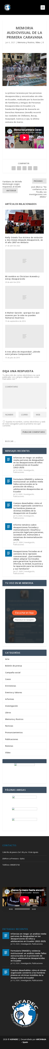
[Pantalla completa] (43, 909)
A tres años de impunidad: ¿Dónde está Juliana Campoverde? (22, 352)
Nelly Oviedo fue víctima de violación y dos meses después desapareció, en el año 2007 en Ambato (24, 240)
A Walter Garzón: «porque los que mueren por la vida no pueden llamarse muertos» (22, 315)
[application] (24, 899)
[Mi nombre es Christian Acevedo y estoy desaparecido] (24, 260)
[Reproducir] (6, 909)
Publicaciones (18, 472)
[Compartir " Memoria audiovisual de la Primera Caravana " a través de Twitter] (19, 168)
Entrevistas (10, 686)
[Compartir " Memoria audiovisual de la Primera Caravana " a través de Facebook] (13, 168)
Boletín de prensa (13, 665)
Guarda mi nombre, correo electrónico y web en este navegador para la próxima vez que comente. (23, 423)
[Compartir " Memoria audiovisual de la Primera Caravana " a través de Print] (35, 168)
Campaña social (12, 672)
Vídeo (38, 42)
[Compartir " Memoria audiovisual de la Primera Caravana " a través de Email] (30, 168)
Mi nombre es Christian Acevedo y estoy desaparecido (22, 277)
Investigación (29, 470)
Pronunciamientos (14, 732)
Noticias (9, 726)
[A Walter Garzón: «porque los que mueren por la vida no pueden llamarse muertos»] (24, 297)
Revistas (9, 746)
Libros (8, 712)
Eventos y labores (13, 692)
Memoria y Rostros (25, 42)
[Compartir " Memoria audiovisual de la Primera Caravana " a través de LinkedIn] (24, 168)
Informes (9, 699)
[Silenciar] (38, 909)
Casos (8, 679)
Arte (7, 659)
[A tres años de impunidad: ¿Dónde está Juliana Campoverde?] (24, 336)
